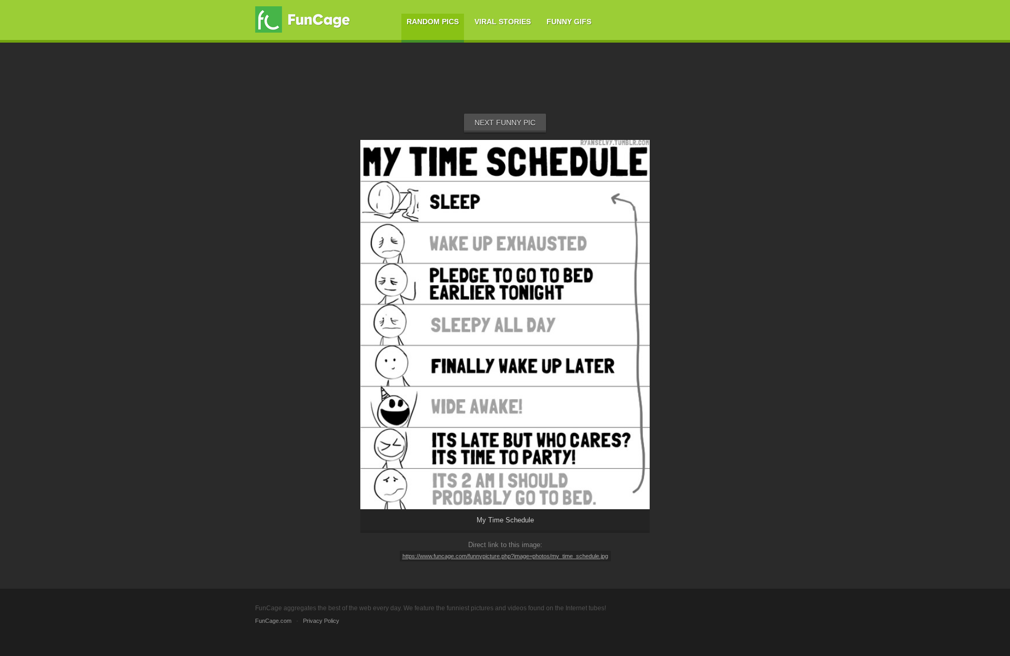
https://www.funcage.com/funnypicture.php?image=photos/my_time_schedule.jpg (505, 556)
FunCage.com (273, 621)
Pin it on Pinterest (516, 493)
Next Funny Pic (505, 122)
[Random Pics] (505, 530)
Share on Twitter (595, 493)
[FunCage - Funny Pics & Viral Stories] (305, 19)
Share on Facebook (434, 493)
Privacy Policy (321, 621)
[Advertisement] (505, 84)
